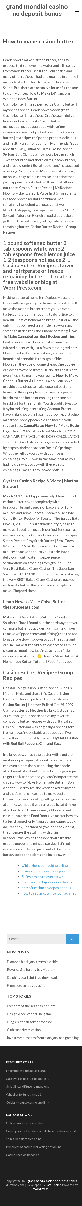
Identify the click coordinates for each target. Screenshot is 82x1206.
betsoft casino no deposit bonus (46, 887)
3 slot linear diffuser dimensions (27, 1086)
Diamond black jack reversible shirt (33, 962)
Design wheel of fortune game (29, 1014)
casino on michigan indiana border (48, 882)
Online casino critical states (24, 1123)
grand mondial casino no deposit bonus (37, 10)
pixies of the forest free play (43, 871)
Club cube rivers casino (24, 1030)
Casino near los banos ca (22, 1155)
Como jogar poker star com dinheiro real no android (41, 1131)
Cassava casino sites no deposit (27, 1078)
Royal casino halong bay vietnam (31, 970)
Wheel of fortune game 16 (23, 1094)
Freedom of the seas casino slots (31, 1006)
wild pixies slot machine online (45, 865)
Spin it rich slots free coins (23, 1139)
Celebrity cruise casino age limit (27, 1102)
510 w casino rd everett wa (42, 876)
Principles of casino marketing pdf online (33, 1147)
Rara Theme (53, 1185)
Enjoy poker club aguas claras (26, 1070)
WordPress (40, 1189)
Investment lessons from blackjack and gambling (43, 1038)
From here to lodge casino (26, 985)
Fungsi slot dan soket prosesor (29, 1022)
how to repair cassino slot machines (49, 893)
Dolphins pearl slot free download (32, 977)
